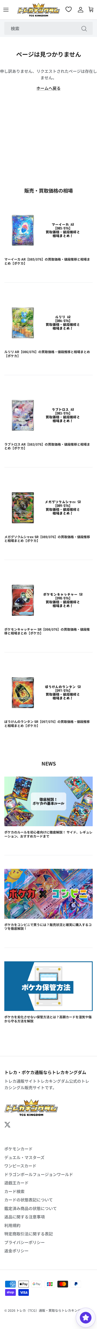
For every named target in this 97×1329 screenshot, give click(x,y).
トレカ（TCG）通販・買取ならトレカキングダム (51, 1310)
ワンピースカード (20, 1166)
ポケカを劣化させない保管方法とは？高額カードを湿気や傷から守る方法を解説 (48, 1018)
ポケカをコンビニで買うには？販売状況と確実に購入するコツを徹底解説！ (48, 926)
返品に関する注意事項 (24, 1216)
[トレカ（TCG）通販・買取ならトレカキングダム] (38, 10)
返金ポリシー (16, 1250)
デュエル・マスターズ (24, 1157)
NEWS (48, 763)
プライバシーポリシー (24, 1242)
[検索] (84, 28)
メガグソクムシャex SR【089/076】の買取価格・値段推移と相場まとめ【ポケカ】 (47, 538)
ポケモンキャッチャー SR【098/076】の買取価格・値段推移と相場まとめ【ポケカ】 (47, 631)
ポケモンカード (18, 1149)
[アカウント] (79, 10)
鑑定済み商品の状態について (30, 1208)
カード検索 (14, 1191)
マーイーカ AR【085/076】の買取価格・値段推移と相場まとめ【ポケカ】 (47, 261)
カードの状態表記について (28, 1199)
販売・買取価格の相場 (48, 190)
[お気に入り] (69, 9)
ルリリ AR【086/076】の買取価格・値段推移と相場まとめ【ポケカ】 (47, 353)
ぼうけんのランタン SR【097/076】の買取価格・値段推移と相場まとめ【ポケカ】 (47, 723)
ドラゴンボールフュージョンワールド (38, 1174)
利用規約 (12, 1225)
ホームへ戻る (48, 88)
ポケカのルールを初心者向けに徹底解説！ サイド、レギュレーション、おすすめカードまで (48, 834)
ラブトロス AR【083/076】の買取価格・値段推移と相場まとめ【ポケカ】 (47, 446)
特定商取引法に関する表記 (28, 1233)
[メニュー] (6, 10)
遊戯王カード (16, 1182)
